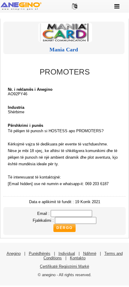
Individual (66, 253)
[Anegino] (21, 9)
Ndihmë (89, 253)
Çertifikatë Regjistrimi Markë (64, 266)
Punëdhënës (39, 253)
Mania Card (64, 50)
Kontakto (78, 258)
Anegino (14, 253)
